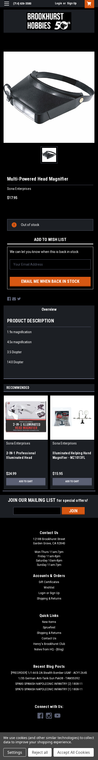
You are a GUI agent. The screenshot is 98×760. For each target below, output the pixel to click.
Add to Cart (26, 481)
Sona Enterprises (18, 443)
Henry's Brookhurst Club (49, 644)
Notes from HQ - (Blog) (49, 649)
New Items (49, 622)
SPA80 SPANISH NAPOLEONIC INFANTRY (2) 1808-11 (49, 683)
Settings (14, 752)
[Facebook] (9, 299)
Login (58, 3)
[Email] (14, 299)
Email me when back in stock (50, 281)
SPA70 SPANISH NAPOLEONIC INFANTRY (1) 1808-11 (49, 689)
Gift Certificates (49, 582)
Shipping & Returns (49, 598)
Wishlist (49, 587)
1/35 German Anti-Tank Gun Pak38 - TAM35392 (49, 678)
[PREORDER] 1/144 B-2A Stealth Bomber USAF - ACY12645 (49, 672)
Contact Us (49, 638)
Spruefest (49, 627)
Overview (49, 309)
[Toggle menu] (6, 6)
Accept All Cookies (73, 752)
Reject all (40, 752)
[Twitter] (19, 299)
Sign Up (72, 3)
